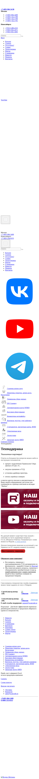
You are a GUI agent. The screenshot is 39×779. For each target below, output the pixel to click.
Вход (3, 38)
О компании (9, 53)
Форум (7, 51)
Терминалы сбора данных (16, 399)
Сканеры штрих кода (15, 388)
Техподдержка (10, 49)
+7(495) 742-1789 (11, 17)
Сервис (8, 47)
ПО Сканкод (11, 403)
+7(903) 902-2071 (11, 30)
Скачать (8, 43)
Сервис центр (10, 629)
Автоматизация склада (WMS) (18, 408)
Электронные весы (14, 431)
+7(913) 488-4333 (11, 28)
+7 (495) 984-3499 (7, 234)
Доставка (8, 690)
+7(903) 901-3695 (11, 32)
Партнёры (9, 627)
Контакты (8, 59)
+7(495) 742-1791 (11, 21)
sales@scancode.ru (11, 694)
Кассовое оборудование (16, 412)
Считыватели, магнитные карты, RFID (21, 427)
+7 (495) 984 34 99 (7, 9)
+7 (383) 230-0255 (7, 238)
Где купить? (9, 45)
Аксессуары (11, 435)
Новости (8, 55)
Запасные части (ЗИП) (15, 440)
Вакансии (8, 692)
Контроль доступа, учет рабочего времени (20, 662)
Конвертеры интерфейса (16, 416)
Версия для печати (8, 686)
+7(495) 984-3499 (11, 15)
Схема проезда (6, 682)
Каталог (8, 41)
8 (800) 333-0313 (7, 700)
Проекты (8, 57)
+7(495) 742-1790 (11, 19)
